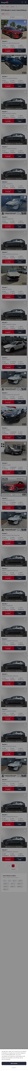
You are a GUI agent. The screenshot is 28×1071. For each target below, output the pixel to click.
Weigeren (14, 1067)
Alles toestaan (14, 1063)
